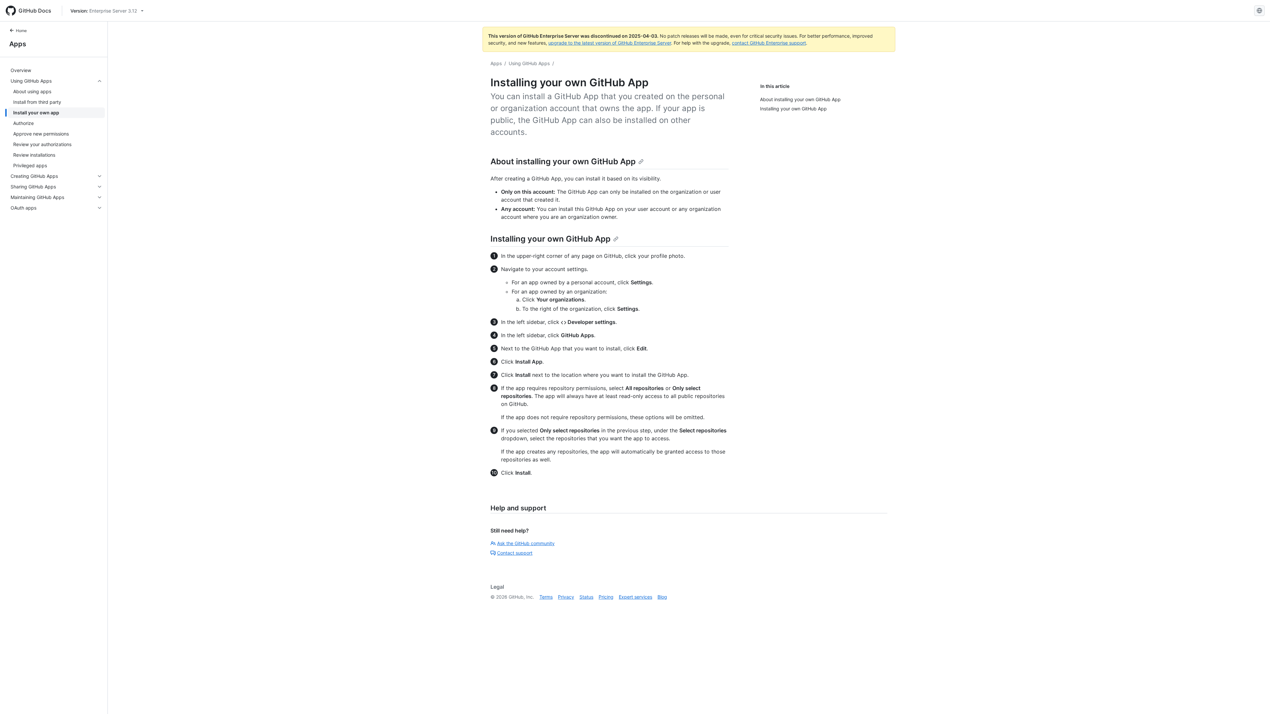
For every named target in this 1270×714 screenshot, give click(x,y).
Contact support (514, 553)
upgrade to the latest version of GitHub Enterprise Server (609, 43)
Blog (662, 597)
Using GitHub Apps (529, 63)
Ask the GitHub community (526, 543)
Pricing (606, 597)
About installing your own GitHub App (563, 161)
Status (586, 597)
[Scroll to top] (1255, 699)
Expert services (635, 597)
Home (21, 30)
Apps (17, 44)
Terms (546, 597)
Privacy (566, 597)
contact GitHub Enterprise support (769, 43)
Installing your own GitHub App (550, 239)
